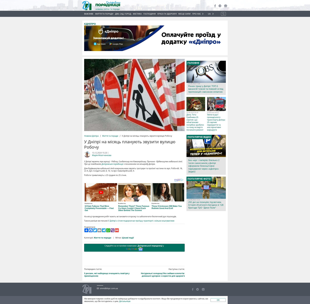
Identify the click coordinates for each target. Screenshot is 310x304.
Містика (137, 13)
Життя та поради (104, 13)
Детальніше (124, 301)
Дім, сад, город (123, 13)
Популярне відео (199, 137)
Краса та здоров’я (167, 13)
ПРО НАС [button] (196, 13)
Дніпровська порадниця (112, 164)
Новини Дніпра (91, 136)
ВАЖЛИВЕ (88, 13)
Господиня (149, 13)
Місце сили (184, 13)
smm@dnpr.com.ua (109, 288)
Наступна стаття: (163, 272)
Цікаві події (128, 237)
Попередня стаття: (106, 272)
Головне (193, 62)
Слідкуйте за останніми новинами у (134, 247)
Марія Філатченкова (101, 155)
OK (218, 300)
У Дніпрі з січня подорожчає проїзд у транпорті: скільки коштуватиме (141, 221)
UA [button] (209, 14)
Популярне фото (199, 178)
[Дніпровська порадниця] (88, 289)
